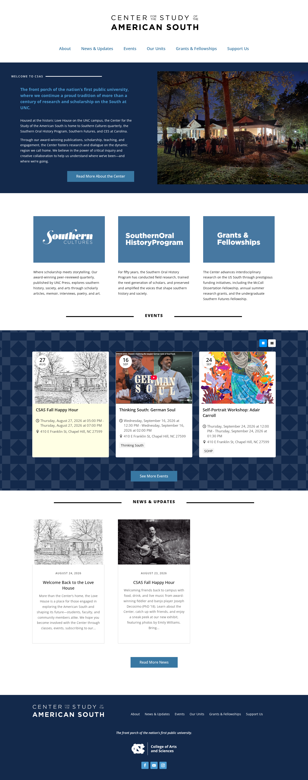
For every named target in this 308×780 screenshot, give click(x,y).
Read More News (154, 662)
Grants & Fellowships (196, 48)
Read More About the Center (100, 176)
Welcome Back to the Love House (68, 585)
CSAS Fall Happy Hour (154, 582)
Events (130, 48)
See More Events (154, 476)
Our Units (156, 48)
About (65, 48)
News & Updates (97, 48)
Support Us (238, 48)
